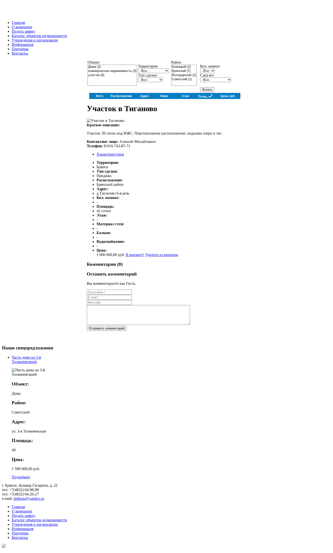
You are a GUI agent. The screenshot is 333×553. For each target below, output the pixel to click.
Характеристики (110, 154)
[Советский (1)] (183, 79)
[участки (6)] (112, 75)
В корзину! (135, 255)
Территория (147, 66)
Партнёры (20, 533)
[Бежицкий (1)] (183, 67)
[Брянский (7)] (183, 71)
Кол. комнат (210, 66)
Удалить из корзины (161, 255)
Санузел (207, 75)
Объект (94, 62)
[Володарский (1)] (183, 75)
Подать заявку (23, 516)
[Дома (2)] (112, 67)
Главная (18, 507)
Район (176, 62)
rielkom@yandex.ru (28, 498)
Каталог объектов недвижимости (39, 520)
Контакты (20, 537)
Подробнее (21, 477)
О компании (22, 511)
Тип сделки (147, 75)
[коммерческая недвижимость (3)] (112, 71)
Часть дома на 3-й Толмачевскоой (26, 359)
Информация (22, 529)
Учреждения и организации (35, 524)
